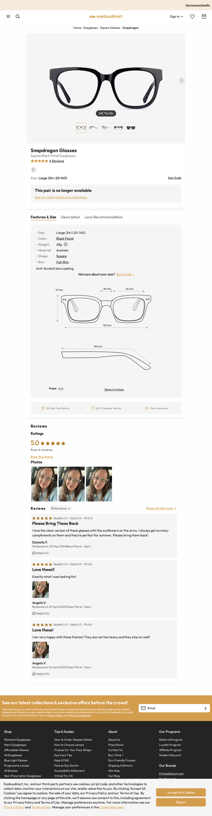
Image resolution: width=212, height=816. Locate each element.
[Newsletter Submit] (205, 708)
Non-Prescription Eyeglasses (22, 776)
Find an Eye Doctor (66, 765)
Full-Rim (62, 262)
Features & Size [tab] (43, 217)
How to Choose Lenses (69, 745)
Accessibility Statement (69, 771)
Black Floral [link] (64, 238)
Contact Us (115, 750)
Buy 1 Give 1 (115, 755)
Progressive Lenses (16, 765)
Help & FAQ (61, 760)
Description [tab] (70, 217)
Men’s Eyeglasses (15, 745)
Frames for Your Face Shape (72, 750)
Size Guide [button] (123, 274)
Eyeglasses (67, 156)
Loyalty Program (170, 745)
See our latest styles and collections (61, 197)
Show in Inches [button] (114, 389)
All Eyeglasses (13, 755)
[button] (182, 80)
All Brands (10, 771)
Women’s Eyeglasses (17, 739)
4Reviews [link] (56, 161)
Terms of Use (41, 807)
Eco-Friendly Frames (121, 760)
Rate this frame (42, 457)
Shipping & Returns (120, 765)
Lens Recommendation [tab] (104, 217)
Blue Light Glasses (16, 760)
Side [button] (61, 388)
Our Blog (114, 776)
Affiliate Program (170, 750)
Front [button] (52, 388)
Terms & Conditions (79, 715)
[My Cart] (203, 16)
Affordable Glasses (16, 750)
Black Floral (50, 156)
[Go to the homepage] (106, 16)
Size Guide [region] (174, 178)
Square (36, 156)
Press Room (116, 745)
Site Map (114, 771)
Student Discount (170, 755)
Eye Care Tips (63, 755)
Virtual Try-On (63, 776)
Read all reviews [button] (159, 508)
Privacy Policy (55, 715)
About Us (114, 739)
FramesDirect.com (171, 773)
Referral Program (171, 739)
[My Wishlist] (192, 16)
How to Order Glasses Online (73, 739)
